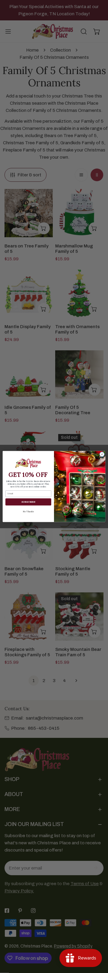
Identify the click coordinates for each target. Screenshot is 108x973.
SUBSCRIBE (28, 501)
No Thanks (28, 511)
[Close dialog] (102, 454)
